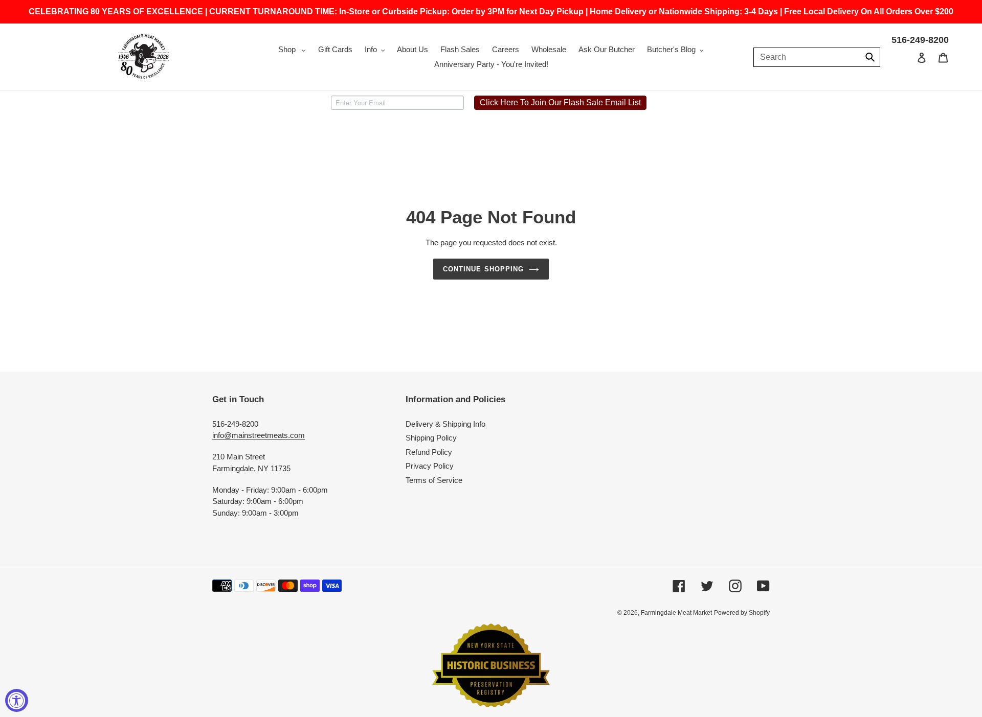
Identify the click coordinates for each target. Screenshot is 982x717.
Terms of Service (434, 480)
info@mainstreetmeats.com (258, 435)
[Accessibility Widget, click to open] (16, 700)
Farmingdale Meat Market (676, 612)
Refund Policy (429, 452)
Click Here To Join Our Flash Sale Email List (560, 102)
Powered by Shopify (742, 612)
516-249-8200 (920, 40)
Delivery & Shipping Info (445, 424)
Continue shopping (483, 269)
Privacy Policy (430, 465)
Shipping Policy (431, 437)
